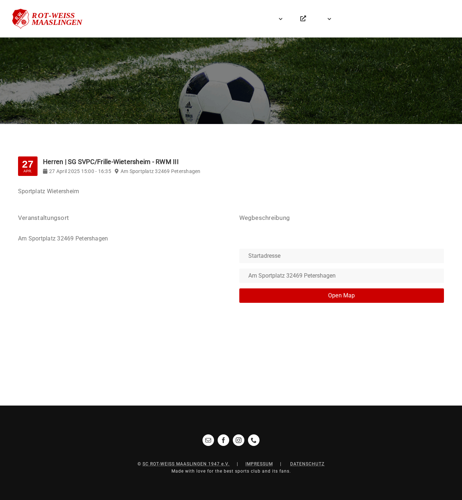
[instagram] (238, 440)
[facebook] (223, 440)
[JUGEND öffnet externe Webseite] (303, 19)
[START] (245, 19)
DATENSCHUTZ (307, 463)
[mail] (208, 440)
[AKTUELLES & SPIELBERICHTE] (260, 19)
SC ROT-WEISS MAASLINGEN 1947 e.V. (186, 463)
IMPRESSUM (259, 463)
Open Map (341, 295)
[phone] (254, 440)
